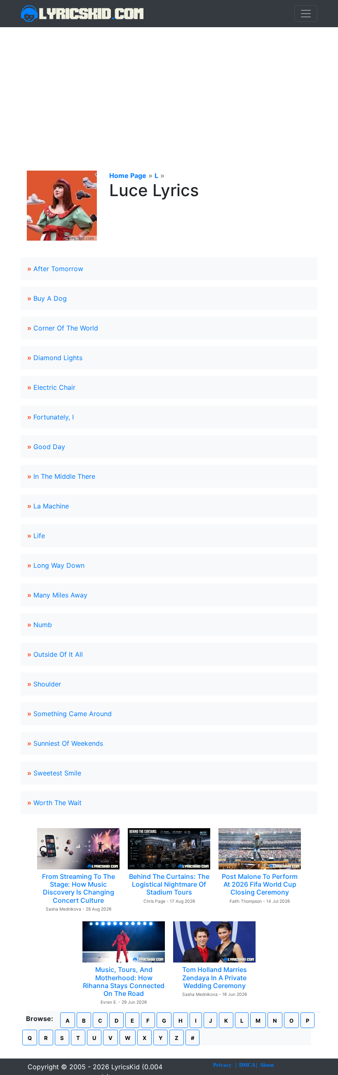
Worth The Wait (57, 803)
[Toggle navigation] (305, 13)
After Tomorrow (58, 269)
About (267, 1065)
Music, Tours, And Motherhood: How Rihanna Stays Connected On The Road (123, 981)
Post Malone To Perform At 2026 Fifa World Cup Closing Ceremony (260, 884)
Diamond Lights (57, 358)
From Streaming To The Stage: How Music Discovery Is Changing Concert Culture (78, 888)
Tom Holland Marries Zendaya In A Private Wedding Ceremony (214, 977)
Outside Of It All (58, 654)
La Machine (51, 506)
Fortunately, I (53, 417)
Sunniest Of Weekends (68, 743)
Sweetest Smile (57, 773)
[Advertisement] (169, 89)
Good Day (49, 447)
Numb (42, 625)
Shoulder (47, 684)
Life (39, 536)
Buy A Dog (50, 298)
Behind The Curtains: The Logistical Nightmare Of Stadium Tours (169, 884)
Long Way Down (58, 565)
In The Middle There (64, 476)
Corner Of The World (65, 328)
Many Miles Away (60, 595)
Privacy (222, 1065)
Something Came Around (72, 714)
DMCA (247, 1065)
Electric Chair (54, 387)
